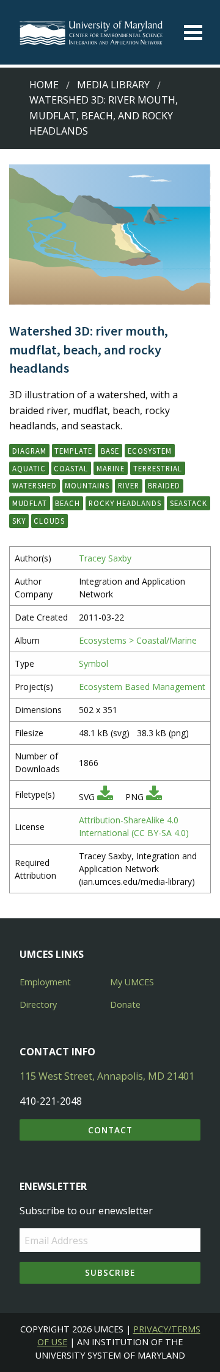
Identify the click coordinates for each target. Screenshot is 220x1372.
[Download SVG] (105, 797)
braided (164, 485)
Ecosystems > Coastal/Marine (138, 640)
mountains (87, 485)
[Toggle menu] (193, 32)
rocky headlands (125, 503)
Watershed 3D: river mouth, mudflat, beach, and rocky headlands (103, 115)
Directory (38, 1004)
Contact (110, 1130)
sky (19, 521)
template (73, 451)
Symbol (93, 663)
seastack (188, 503)
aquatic (29, 468)
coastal (71, 468)
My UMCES (132, 982)
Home (44, 84)
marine (111, 468)
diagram (29, 451)
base (110, 451)
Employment (45, 982)
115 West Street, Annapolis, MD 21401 (107, 1076)
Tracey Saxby (105, 558)
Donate (125, 1004)
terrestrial (157, 468)
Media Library (113, 84)
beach (67, 503)
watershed (34, 485)
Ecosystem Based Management (142, 686)
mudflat (29, 503)
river (128, 485)
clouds (49, 521)
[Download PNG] (154, 797)
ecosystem (150, 451)
